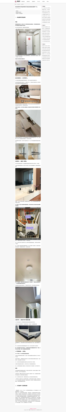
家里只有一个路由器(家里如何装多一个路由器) (47, 28)
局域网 (15, 4)
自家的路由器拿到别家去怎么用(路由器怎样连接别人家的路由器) (50, 12)
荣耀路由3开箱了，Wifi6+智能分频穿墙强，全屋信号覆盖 (49, 9)
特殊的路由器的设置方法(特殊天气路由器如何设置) (48, 55)
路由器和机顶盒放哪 (18, 12)
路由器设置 (23, 1)
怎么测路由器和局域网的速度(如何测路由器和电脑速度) (48, 39)
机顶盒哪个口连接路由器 (19, 13)
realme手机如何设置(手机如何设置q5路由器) (47, 41)
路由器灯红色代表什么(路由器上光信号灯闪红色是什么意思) (49, 11)
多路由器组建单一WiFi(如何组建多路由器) (47, 31)
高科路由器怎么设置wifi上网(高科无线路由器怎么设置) (48, 20)
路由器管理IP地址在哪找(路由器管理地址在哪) (47, 19)
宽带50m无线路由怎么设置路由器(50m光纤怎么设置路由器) (49, 17)
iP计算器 (43, 1)
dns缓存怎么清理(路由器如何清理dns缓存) (47, 36)
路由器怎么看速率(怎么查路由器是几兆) (47, 47)
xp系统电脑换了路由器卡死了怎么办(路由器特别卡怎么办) (49, 14)
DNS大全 (38, 1)
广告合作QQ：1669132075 (33, 408)
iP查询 (48, 1)
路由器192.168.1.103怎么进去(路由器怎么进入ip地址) (48, 53)
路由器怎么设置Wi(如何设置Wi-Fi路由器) (47, 33)
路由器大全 (28, 1)
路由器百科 (33, 1)
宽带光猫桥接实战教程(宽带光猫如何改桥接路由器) (48, 50)
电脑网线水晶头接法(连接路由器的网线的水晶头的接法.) (49, 58)
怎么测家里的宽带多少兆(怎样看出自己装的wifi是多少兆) (49, 22)
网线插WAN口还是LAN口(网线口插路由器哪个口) (48, 45)
